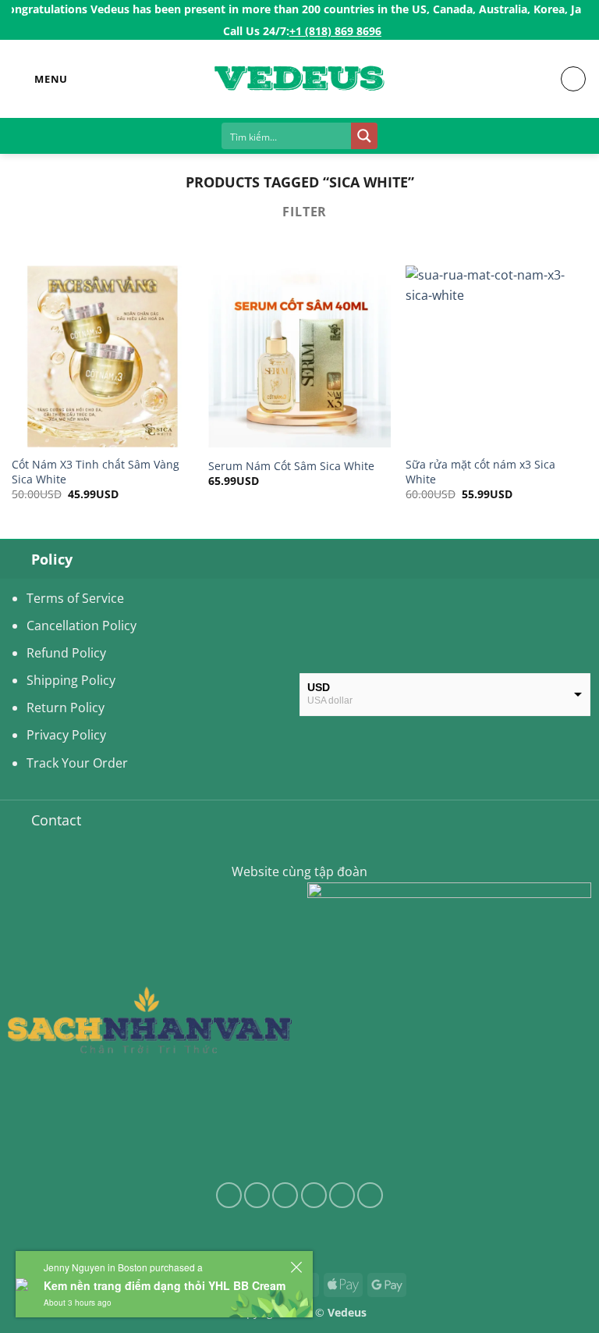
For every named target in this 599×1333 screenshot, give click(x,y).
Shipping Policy (71, 680)
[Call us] (342, 1195)
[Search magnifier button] (364, 136)
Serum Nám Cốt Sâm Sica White (291, 466)
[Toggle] (15, 559)
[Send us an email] (314, 1195)
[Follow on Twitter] (285, 1195)
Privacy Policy (66, 734)
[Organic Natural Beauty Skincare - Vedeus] (299, 79)
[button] (40, 79)
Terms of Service (75, 598)
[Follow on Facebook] (229, 1195)
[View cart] (573, 78)
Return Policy (66, 707)
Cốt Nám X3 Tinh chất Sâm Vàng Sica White (95, 472)
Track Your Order (77, 763)
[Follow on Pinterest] (370, 1195)
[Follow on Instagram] (257, 1195)
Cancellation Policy (81, 625)
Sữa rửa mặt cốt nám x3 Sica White (480, 472)
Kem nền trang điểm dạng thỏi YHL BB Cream (164, 1285)
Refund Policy (66, 652)
